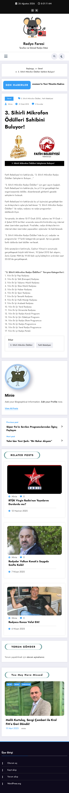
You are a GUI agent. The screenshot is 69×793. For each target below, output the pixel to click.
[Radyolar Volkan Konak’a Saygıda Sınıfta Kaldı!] (34, 540)
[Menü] (5, 56)
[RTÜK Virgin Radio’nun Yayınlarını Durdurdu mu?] (34, 479)
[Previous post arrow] (62, 426)
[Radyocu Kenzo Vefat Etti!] (34, 600)
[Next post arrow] (62, 441)
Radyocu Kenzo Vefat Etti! (24, 622)
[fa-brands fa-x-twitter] (36, 10)
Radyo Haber (24, 684)
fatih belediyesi (47, 98)
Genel (9, 98)
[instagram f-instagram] (32, 10)
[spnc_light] (61, 56)
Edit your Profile (49, 401)
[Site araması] (54, 56)
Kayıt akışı (12, 790)
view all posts (11, 408)
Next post (10, 436)
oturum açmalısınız (35, 657)
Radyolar (36, 684)
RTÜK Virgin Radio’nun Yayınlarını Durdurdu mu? (29, 502)
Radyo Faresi (33, 43)
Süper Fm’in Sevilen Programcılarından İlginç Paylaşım (31, 428)
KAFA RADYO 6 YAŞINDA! (27, 745)
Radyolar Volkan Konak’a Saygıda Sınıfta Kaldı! (29, 563)
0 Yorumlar (39, 104)
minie (10, 104)
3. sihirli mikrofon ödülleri (31, 98)
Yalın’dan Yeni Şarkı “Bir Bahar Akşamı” (29, 441)
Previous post (12, 422)
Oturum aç (12, 783)
